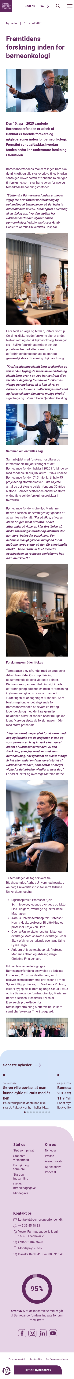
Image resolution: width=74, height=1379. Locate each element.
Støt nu (30, 6)
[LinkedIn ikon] (43, 1333)
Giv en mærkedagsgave (24, 1186)
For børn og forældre (21, 1167)
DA (42, 6)
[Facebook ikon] (22, 1333)
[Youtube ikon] (53, 1333)
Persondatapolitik (17, 1359)
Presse (49, 1156)
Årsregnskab (53, 1161)
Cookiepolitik (35, 1359)
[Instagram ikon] (32, 1333)
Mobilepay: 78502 (30, 1248)
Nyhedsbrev (53, 1167)
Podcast (50, 1172)
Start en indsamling (20, 1176)
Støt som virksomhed (21, 1158)
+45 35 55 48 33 (29, 1225)
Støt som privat (23, 1150)
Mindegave (20, 1193)
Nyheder (50, 1150)
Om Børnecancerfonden (57, 1359)
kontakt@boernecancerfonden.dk (40, 1219)
